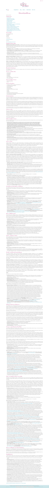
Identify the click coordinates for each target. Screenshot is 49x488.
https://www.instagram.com (31, 352)
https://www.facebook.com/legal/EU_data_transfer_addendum (14, 370)
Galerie (24, 9)
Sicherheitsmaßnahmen (10, 20)
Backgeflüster (16, 9)
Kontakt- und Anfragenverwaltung (11, 25)
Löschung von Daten (9, 21)
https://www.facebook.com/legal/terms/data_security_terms (16, 411)
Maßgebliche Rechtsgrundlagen (11, 19)
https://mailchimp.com (37, 299)
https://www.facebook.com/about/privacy (32, 368)
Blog (20, 9)
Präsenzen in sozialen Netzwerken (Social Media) (13, 28)
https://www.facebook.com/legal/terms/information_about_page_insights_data (25, 366)
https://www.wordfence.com (36, 209)
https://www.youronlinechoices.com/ (11, 172)
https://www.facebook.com (17, 368)
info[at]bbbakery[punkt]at (9, 39)
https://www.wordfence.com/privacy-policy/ (18, 210)
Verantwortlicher (9, 17)
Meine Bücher (29, 9)
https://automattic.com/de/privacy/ (36, 202)
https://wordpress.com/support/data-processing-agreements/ (23, 203)
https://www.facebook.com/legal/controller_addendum (13, 410)
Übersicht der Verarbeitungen (10, 18)
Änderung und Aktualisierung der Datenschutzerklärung (13, 30)
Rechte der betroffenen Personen (11, 22)
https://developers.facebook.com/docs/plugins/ (27, 403)
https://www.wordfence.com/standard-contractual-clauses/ (22, 211)
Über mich (33, 9)
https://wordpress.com (23, 202)
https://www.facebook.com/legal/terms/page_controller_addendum (15, 363)
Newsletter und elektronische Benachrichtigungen (13, 26)
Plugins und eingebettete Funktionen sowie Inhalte (13, 29)
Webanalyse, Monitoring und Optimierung (12, 27)
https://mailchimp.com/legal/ (16, 300)
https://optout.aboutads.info (39, 171)
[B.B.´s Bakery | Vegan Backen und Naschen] (24, 5)
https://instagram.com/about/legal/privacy (12, 353)
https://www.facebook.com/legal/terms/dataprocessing (23, 437)
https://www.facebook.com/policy (11, 359)
